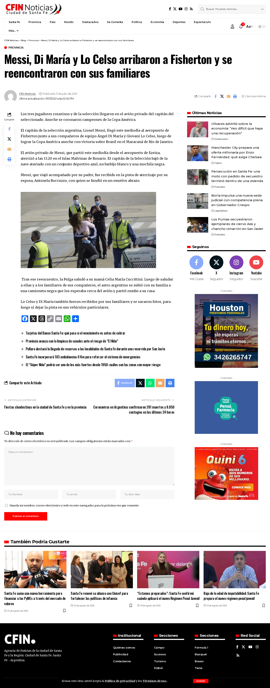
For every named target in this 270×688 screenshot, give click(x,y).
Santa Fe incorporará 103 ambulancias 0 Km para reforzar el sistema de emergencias (83, 356)
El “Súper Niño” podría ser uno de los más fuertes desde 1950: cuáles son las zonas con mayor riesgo (93, 364)
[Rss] (191, 9)
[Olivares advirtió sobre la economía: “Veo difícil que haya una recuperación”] (197, 129)
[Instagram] (186, 9)
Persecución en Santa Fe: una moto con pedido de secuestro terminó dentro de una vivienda (237, 176)
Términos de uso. (154, 681)
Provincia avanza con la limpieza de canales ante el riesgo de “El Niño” (72, 341)
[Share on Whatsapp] (150, 383)
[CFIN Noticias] (33, 9)
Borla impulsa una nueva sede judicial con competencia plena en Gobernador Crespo (237, 200)
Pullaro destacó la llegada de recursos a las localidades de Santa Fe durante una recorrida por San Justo (95, 348)
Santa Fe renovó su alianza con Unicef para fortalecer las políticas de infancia (99, 596)
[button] (200, 681)
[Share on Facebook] (215, 96)
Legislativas (220, 210)
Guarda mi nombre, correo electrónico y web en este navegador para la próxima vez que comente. (74, 505)
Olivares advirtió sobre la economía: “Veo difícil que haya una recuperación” (237, 128)
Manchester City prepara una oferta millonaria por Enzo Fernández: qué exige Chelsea (236, 152)
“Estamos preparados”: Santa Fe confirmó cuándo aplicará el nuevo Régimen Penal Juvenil (168, 596)
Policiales (219, 186)
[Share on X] (222, 96)
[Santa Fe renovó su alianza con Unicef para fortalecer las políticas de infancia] (102, 569)
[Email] (228, 96)
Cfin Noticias (27, 93)
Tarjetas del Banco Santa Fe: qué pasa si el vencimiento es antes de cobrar (75, 333)
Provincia (16, 47)
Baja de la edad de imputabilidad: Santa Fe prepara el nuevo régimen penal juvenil (231, 596)
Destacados (221, 139)
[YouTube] (181, 9)
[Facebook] (170, 9)
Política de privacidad (120, 681)
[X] (175, 9)
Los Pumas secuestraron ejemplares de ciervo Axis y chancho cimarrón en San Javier (237, 224)
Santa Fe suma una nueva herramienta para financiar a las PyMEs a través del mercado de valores (35, 598)
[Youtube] (256, 268)
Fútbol (217, 162)
